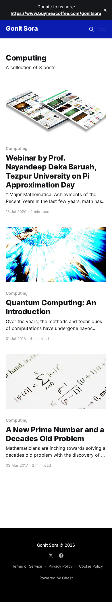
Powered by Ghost (56, 578)
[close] (105, 10)
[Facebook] (61, 555)
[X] (51, 555)
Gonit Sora (22, 29)
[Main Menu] (103, 29)
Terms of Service (27, 566)
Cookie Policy (91, 566)
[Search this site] (91, 29)
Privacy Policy (61, 566)
